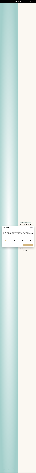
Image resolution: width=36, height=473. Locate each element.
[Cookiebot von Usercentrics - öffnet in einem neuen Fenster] (30, 227)
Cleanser (29, 222)
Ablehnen (8, 245)
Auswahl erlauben (18, 245)
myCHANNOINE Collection (24, 222)
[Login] (32, 1)
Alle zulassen (28, 245)
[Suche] (28, 1)
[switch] (14, 240)
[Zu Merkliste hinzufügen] (21, 248)
